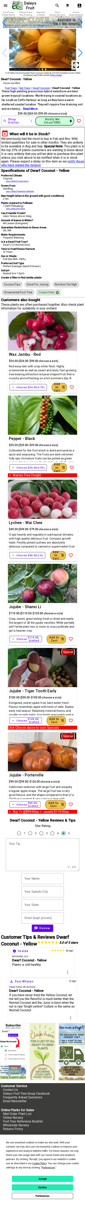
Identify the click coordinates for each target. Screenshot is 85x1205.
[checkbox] (12, 284)
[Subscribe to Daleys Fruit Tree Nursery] (13, 1042)
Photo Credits (56, 75)
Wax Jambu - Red (25, 354)
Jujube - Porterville (26, 775)
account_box (79, 5)
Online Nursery (13, 1117)
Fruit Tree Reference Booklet (23, 1121)
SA (24, 987)
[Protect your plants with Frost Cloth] (42, 27)
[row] (12, 284)
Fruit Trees (11, 88)
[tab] (8, 13)
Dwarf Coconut (41, 88)
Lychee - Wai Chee (25, 522)
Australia (30, 987)
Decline (42, 1187)
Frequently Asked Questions (22, 1097)
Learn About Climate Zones (17, 181)
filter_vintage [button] (57, 292)
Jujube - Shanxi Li (25, 606)
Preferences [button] (48, 1167)
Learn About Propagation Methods (20, 191)
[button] (39, 25)
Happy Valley (15, 987)
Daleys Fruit (30, 5)
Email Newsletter (15, 1101)
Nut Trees (24, 88)
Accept (43, 1179)
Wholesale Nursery (16, 1125)
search (57, 5)
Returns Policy (13, 1129)
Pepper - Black (22, 438)
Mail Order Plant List (17, 1114)
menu (5, 5)
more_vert (67, 972)
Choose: (28, 387)
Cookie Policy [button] (39, 1163)
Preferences (42, 1196)
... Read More (28, 108)
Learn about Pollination (15, 209)
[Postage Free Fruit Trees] (13, 1072)
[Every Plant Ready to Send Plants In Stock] (42, 1051)
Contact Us (10, 1090)
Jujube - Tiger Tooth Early (33, 691)
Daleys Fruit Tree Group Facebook (26, 1093)
